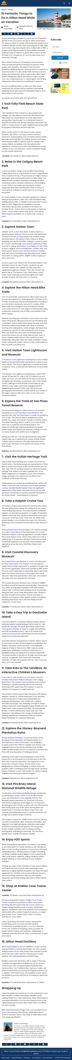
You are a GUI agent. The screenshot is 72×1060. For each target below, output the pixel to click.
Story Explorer (36, 1058)
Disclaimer (27, 1058)
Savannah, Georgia (9, 626)
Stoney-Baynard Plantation (12, 738)
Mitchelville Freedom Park (22, 488)
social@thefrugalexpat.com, (31, 1051)
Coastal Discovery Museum (16, 561)
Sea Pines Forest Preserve (29, 413)
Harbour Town (20, 234)
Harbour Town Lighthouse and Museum (20, 360)
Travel (10, 9)
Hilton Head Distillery (10, 947)
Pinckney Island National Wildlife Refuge (20, 793)
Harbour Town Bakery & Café (31, 246)
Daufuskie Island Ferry (13, 530)
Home (3, 9)
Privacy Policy (5, 1058)
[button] (64, 3)
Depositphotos (48, 1058)
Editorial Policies (17, 1058)
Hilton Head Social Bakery (12, 214)
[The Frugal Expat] (4, 3)
